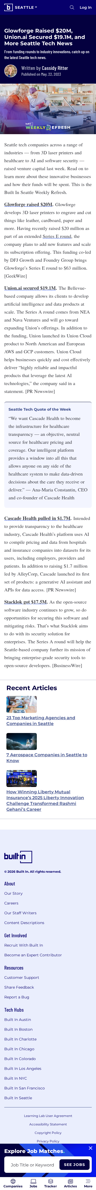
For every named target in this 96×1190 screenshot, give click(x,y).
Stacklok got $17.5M (25, 601)
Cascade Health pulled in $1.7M (37, 518)
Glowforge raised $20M (28, 204)
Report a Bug (16, 997)
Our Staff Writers (20, 913)
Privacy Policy (48, 1141)
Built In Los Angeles (22, 1068)
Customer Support (21, 977)
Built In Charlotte (20, 1039)
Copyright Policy (48, 1133)
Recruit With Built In (23, 945)
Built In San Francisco (24, 1088)
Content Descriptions (24, 922)
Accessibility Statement (48, 1124)
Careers (11, 903)
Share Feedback (19, 987)
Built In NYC (15, 1078)
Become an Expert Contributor (33, 955)
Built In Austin (17, 1019)
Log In (86, 7)
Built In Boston (18, 1029)
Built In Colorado (20, 1058)
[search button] (72, 7)
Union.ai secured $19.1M (30, 287)
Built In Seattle (18, 1098)
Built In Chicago (19, 1049)
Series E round (57, 236)
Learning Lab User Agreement (48, 1116)
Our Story (13, 893)
